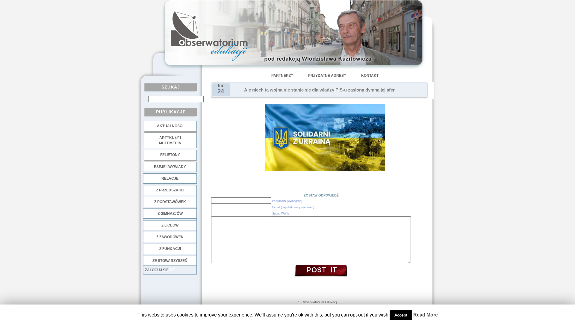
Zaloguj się (157, 270)
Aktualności (170, 126)
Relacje (169, 178)
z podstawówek (170, 202)
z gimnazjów (170, 214)
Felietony (170, 155)
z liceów (169, 225)
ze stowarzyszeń (169, 261)
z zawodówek (170, 237)
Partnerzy (282, 76)
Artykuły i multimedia (170, 140)
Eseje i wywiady (170, 167)
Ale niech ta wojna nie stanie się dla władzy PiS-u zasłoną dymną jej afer (319, 90)
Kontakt (370, 76)
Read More (425, 314)
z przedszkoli (170, 190)
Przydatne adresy (327, 76)
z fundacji (170, 249)
